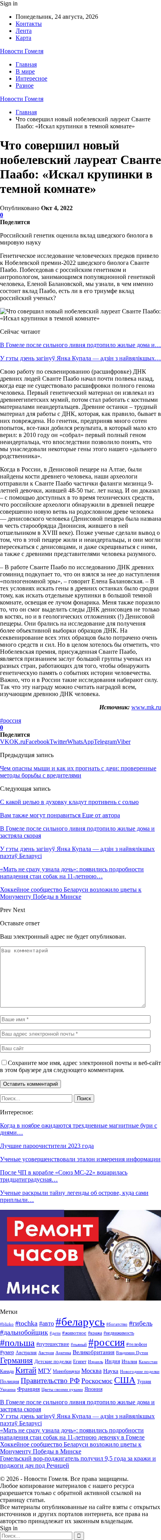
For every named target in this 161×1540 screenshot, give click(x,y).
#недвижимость (119, 1333)
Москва (91, 1370)
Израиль (95, 1361)
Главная (26, 64)
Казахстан (148, 1362)
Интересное (31, 78)
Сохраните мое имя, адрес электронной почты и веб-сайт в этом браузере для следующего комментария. (80, 1066)
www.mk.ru (146, 707)
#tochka (26, 1323)
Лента (24, 30)
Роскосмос (97, 1381)
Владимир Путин (132, 1353)
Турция (144, 1381)
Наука (110, 1370)
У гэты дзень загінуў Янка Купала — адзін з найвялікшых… (80, 358)
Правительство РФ (50, 1380)
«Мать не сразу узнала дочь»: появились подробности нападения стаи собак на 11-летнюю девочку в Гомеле (72, 1434)
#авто (46, 1323)
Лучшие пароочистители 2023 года (47, 1145)
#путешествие (52, 1344)
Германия (16, 1360)
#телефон (136, 1344)
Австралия (26, 1352)
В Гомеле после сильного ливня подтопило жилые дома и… (80, 345)
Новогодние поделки (139, 1371)
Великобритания (93, 1352)
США (125, 1380)
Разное (25, 85)
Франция (28, 1388)
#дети (55, 1333)
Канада (7, 1371)
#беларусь (80, 1321)
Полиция (9, 1381)
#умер (7, 1352)
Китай (25, 1370)
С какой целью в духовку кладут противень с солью (69, 802)
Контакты (29, 23)
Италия (129, 1361)
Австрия (46, 1353)
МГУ (44, 1370)
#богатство (116, 1324)
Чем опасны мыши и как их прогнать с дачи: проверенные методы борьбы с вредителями (78, 772)
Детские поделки (53, 1361)
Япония (93, 1389)
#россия (10, 720)
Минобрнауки (66, 1371)
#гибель (140, 1323)
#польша (17, 1343)
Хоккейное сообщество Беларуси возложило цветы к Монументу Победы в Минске (70, 1448)
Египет (79, 1361)
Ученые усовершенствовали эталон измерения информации (80, 1159)
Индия (112, 1361)
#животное (74, 1333)
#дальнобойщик (24, 1332)
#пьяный (79, 1344)
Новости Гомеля (21, 51)
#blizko (7, 1324)
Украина (8, 1389)
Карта (23, 37)
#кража (95, 1333)
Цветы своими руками (62, 1389)
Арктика (63, 1353)
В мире (25, 71)
